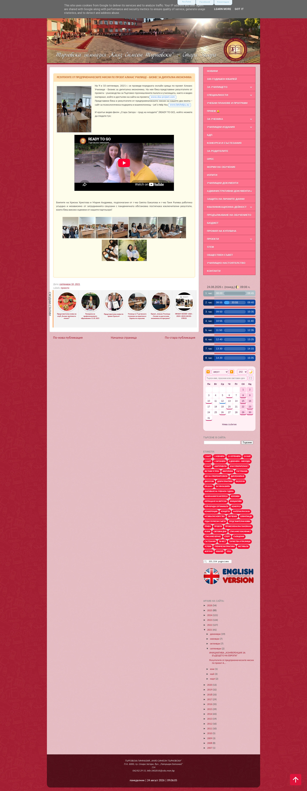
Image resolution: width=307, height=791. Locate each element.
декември (215, 634)
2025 (210, 610)
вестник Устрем (212, 471)
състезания (210, 542)
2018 (210, 695)
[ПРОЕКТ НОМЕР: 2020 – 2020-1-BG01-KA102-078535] (184, 311)
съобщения (238, 537)
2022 (210, 625)
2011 (210, 729)
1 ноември (219, 457)
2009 (210, 738)
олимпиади (246, 517)
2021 (210, 630)
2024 (210, 615)
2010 (210, 733)
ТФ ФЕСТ (222, 542)
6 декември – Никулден (239, 461)
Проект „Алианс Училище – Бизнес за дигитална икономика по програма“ (160, 316)
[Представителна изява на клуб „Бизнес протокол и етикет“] (67, 311)
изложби (235, 496)
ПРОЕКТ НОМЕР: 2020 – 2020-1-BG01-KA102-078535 (184, 316)
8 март (208, 466)
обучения (232, 517)
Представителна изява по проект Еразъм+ (113, 315)
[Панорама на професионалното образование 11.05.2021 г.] (90, 311)
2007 (210, 748)
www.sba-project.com (163, 97)
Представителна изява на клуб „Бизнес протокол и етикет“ (66, 316)
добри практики (224, 482)
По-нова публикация (68, 338)
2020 (210, 685)
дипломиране (237, 476)
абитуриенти (220, 466)
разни (207, 532)
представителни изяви (239, 522)
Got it (239, 9)
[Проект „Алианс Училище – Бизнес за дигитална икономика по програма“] (161, 311)
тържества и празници (239, 542)
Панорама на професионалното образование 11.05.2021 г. (90, 317)
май (212, 674)
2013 (210, 719)
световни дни (220, 532)
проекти (65, 288)
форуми (208, 552)
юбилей (219, 552)
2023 (210, 620)
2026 (210, 605)
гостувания (241, 471)
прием (208, 527)
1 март (208, 457)
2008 (210, 743)
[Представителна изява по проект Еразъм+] (114, 311)
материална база (241, 512)
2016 (210, 704)
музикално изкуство (215, 517)
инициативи (236, 501)
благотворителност (239, 466)
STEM (229, 552)
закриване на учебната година (219, 492)
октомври (215, 644)
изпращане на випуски (216, 501)
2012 (210, 724)
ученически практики (225, 547)
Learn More (222, 9)
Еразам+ (208, 487)
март (213, 679)
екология (240, 482)
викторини (228, 471)
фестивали (243, 547)
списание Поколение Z (240, 532)
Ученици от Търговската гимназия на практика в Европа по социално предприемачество (137, 317)
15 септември (234, 457)
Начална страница (124, 338)
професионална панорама (238, 527)
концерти (225, 512)
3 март (208, 461)
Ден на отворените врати (216, 476)
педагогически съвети (215, 522)
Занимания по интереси (216, 496)
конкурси (236, 507)
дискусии (209, 482)
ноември (215, 639)
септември (216, 649)
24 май (247, 457)
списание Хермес (213, 537)
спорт (227, 537)
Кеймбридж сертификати (216, 507)
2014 (210, 714)
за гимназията (223, 487)
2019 (210, 690)
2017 (210, 699)
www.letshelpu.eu (179, 105)
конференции (211, 512)
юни (212, 669)
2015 (210, 709)
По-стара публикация (180, 338)
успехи (208, 547)
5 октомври (219, 461)
